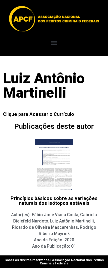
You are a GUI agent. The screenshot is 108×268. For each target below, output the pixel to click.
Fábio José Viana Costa (55, 214)
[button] (54, 42)
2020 (69, 239)
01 (73, 246)
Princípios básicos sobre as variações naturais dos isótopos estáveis (54, 201)
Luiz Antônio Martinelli (72, 221)
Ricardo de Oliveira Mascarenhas (45, 227)
